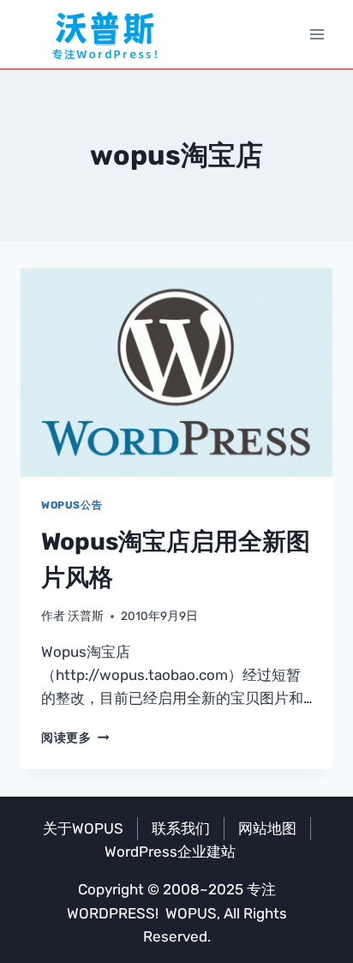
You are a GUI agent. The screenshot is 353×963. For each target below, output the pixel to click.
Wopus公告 (71, 505)
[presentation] (176, 372)
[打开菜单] (316, 34)
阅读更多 (75, 737)
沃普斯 (86, 616)
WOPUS (191, 913)
